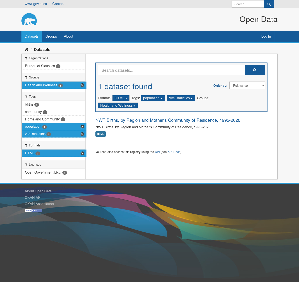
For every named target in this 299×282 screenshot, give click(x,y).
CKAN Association (39, 203)
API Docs (174, 152)
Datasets (32, 36)
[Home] (26, 49)
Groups (51, 36)
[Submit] (269, 4)
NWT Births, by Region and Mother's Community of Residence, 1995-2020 (167, 120)
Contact (58, 3)
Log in (266, 36)
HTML (100, 134)
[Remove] (126, 98)
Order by (219, 85)
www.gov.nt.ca (36, 3)
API (157, 152)
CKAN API (33, 197)
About (68, 36)
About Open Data (38, 190)
